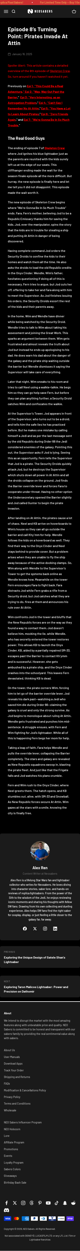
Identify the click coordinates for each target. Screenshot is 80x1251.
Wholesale (10, 1110)
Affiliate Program (14, 1142)
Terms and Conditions (17, 1103)
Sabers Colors (12, 1169)
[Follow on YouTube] (48, 1203)
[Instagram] (45, 929)
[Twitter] (35, 929)
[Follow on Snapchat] (65, 1203)
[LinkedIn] (55, 929)
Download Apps (13, 1063)
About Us (9, 1050)
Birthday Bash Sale (15, 1182)
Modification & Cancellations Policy (25, 1090)
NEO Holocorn (12, 1129)
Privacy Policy (12, 1097)
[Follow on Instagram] (23, 1203)
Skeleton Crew (60, 71)
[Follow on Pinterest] (40, 1203)
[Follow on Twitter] (14, 1203)
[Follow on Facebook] (6, 1203)
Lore (7, 1135)
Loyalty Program (13, 1162)
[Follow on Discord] (6, 1210)
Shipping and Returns (17, 1077)
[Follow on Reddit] (73, 1203)
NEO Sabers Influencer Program (23, 1122)
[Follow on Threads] (31, 1203)
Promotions (11, 1149)
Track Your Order (14, 1070)
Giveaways (10, 1175)
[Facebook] (25, 929)
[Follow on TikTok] (56, 1203)
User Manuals (12, 1057)
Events (8, 1155)
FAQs (7, 1083)
